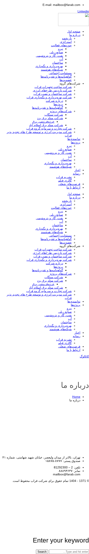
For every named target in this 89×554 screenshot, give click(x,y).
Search (42, 551)
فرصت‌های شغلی (69, 184)
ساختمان (57, 62)
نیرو (60, 48)
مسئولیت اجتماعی (60, 73)
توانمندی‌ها (73, 139)
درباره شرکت (54, 100)
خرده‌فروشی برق (43, 121)
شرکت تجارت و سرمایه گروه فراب (49, 128)
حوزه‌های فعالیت (61, 45)
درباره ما (74, 35)
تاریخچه (67, 38)
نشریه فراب (64, 177)
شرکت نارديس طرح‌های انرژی (52, 90)
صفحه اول (73, 31)
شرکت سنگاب (53, 114)
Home (76, 396)
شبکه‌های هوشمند (52, 69)
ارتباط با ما (73, 187)
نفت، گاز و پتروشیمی (49, 55)
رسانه (76, 173)
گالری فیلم (65, 180)
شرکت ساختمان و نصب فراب (52, 94)
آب (61, 59)
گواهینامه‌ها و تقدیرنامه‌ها (56, 76)
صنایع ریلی (56, 52)
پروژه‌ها (58, 104)
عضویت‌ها (66, 80)
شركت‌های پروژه (61, 111)
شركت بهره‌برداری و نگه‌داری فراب (49, 97)
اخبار (77, 170)
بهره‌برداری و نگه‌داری (49, 66)
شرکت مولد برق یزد (50, 118)
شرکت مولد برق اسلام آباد (46, 125)
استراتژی (66, 42)
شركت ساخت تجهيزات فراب (53, 87)
